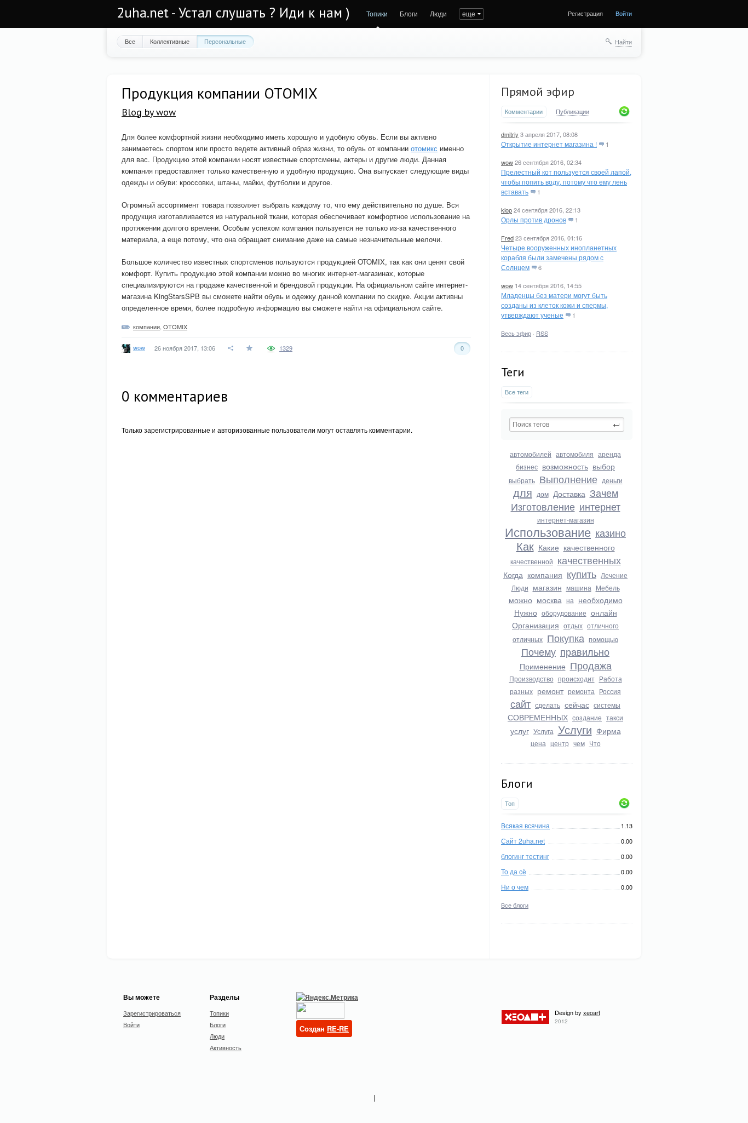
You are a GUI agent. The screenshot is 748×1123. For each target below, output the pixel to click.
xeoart (591, 1012)
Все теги (516, 392)
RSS (542, 333)
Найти (623, 41)
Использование (548, 531)
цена (538, 743)
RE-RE (338, 1028)
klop (506, 209)
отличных (528, 639)
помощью (603, 639)
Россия (610, 691)
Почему (538, 651)
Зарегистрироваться (152, 1013)
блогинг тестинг (525, 856)
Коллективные (169, 41)
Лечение (614, 575)
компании (146, 326)
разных (521, 691)
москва (549, 599)
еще (468, 13)
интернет (599, 506)
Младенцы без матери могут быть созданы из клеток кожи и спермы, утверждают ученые (554, 304)
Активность (225, 1047)
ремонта (581, 691)
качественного (589, 547)
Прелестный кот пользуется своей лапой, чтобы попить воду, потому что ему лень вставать (566, 181)
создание (587, 717)
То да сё (513, 871)
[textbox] (566, 424)
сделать (547, 704)
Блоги (409, 13)
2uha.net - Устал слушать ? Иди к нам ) (233, 12)
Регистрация (585, 13)
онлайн (604, 612)
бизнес (527, 466)
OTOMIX (175, 326)
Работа (610, 678)
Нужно (525, 612)
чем (579, 743)
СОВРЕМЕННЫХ (538, 717)
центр (559, 743)
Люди (438, 13)
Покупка (565, 638)
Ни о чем (514, 886)
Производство (531, 678)
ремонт (550, 690)
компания (544, 574)
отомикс (424, 148)
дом (543, 494)
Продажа (591, 665)
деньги (612, 480)
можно (520, 599)
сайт (520, 703)
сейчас (577, 704)
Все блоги (514, 905)
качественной (531, 561)
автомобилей (530, 454)
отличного (603, 625)
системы (607, 704)
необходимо (600, 599)
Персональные (225, 41)
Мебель (608, 587)
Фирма (608, 730)
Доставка (569, 493)
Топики (377, 13)
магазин (547, 587)
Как (525, 546)
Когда (513, 574)
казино (610, 532)
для (522, 492)
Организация (535, 625)
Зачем (604, 492)
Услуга (543, 731)
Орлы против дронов (533, 219)
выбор (603, 466)
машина (578, 587)
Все (130, 41)
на (570, 600)
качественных (589, 560)
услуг (519, 730)
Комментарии (524, 111)
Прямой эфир (537, 91)
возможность (565, 466)
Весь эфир (516, 333)
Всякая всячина (525, 825)
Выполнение (568, 479)
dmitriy (510, 134)
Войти (623, 13)
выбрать (522, 480)
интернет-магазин (565, 519)
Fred (507, 237)
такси (614, 717)
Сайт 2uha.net (523, 840)
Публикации (572, 112)
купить (581, 573)
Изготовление (543, 506)
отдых (573, 625)
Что (595, 743)
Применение (543, 666)
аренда (609, 454)
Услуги (575, 729)
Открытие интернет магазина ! (549, 143)
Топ (510, 803)
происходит (576, 678)
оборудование (564, 612)
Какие (548, 547)
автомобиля (575, 454)
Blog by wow (149, 112)
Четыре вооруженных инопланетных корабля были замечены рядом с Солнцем (559, 257)
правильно (584, 651)
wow (507, 162)
